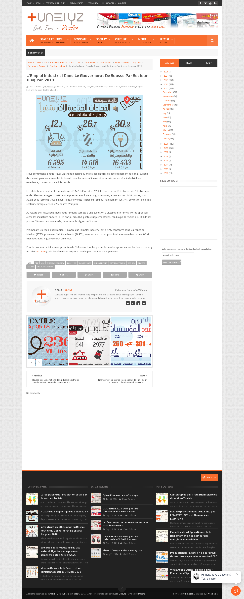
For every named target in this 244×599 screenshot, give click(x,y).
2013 (166, 169)
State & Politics (53, 41)
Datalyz (141, 594)
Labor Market (105, 62)
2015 (166, 160)
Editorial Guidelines (55, 3)
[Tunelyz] (128, 303)
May (165, 121)
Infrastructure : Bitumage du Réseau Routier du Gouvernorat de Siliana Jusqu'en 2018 (63, 531)
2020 (166, 144)
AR (45, 62)
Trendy (208, 63)
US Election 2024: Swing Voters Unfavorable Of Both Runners (120, 538)
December (168, 92)
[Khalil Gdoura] (144, 303)
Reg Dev (136, 62)
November (168, 96)
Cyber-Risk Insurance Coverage (120, 495)
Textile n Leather (57, 66)
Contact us (210, 477)
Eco (72, 62)
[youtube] (210, 3)
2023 (166, 80)
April (165, 126)
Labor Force (89, 62)
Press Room (108, 3)
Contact (122, 3)
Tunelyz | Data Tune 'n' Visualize (63, 594)
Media (144, 41)
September (168, 105)
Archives (169, 63)
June (165, 117)
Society (101, 41)
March (166, 130)
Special (164, 41)
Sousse (42, 66)
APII (39, 62)
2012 (166, 173)
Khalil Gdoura (119, 594)
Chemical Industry (58, 62)
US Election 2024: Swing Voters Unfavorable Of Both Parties (120, 510)
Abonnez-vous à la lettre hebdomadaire (186, 249)
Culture (122, 41)
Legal (38, 3)
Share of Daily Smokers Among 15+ (122, 550)
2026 (166, 71)
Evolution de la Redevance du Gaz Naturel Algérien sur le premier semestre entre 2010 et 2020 (61, 551)
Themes (189, 63)
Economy (81, 41)
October (167, 100)
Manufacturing (122, 62)
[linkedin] (215, 3)
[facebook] (200, 3)
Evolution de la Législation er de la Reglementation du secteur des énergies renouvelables (190, 536)
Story (29, 3)
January (166, 138)
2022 (166, 84)
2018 (166, 152)
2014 (166, 164)
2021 (166, 88)
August (166, 109)
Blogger (189, 594)
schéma (41, 251)
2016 (166, 156)
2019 (166, 148)
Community (92, 3)
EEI (79, 62)
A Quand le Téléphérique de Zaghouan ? (64, 511)
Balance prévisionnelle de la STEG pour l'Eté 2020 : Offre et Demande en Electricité (193, 515)
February (167, 134)
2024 (166, 76)
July (165, 113)
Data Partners (76, 3)
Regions (32, 66)
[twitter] (205, 3)
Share (65, 274)
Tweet (40, 274)
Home (31, 62)
